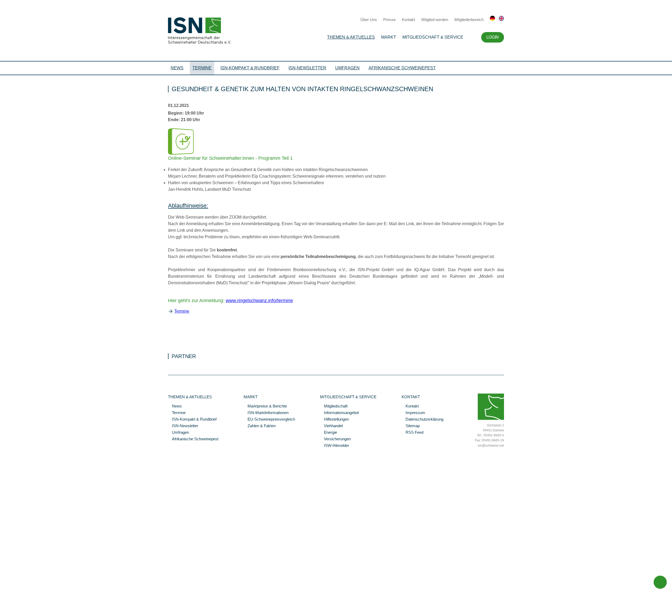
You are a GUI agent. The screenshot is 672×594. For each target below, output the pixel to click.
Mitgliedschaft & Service (432, 37)
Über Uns (368, 19)
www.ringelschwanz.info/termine (259, 300)
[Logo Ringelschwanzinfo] (181, 153)
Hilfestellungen (334, 419)
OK (2, 590)
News (177, 68)
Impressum (413, 413)
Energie (328, 432)
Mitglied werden (434, 19)
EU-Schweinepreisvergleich (269, 419)
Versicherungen (335, 439)
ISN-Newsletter (307, 68)
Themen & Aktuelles (351, 37)
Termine (202, 68)
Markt (388, 37)
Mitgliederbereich (469, 19)
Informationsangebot (339, 413)
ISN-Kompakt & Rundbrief (250, 68)
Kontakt (408, 19)
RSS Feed (412, 432)
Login (492, 37)
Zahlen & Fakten (260, 426)
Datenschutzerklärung (422, 419)
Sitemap (411, 426)
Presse (389, 19)
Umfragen (347, 68)
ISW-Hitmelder (334, 445)
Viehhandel (331, 426)
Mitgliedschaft (334, 406)
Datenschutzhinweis (16, 583)
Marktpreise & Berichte (265, 406)
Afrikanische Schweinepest (402, 68)
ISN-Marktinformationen (266, 413)
